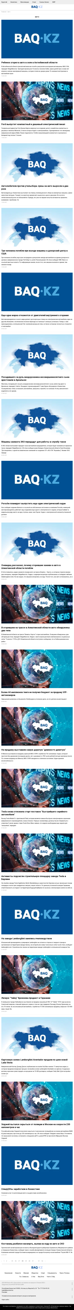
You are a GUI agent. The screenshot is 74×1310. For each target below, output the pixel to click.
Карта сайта (5, 1299)
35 (12, 1261)
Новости (18, 1273)
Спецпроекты (52, 1273)
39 (26, 1261)
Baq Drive (41, 1277)
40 (29, 1261)
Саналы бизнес (44, 2)
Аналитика (13, 2)
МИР (53, 2)
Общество (34, 1273)
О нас (33, 1277)
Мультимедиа (24, 2)
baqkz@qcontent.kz (7, 1290)
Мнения (26, 1273)
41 (33, 1261)
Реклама (4, 1292)
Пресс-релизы (65, 1273)
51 (39, 1261)
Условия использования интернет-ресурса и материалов (19, 1296)
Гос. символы (24, 1277)
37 (19, 1261)
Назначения (8, 1273)
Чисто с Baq (51, 1277)
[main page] (37, 8)
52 (42, 1261)
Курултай (4, 2)
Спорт (34, 2)
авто (9, 11)
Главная (3, 11)
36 (16, 1261)
